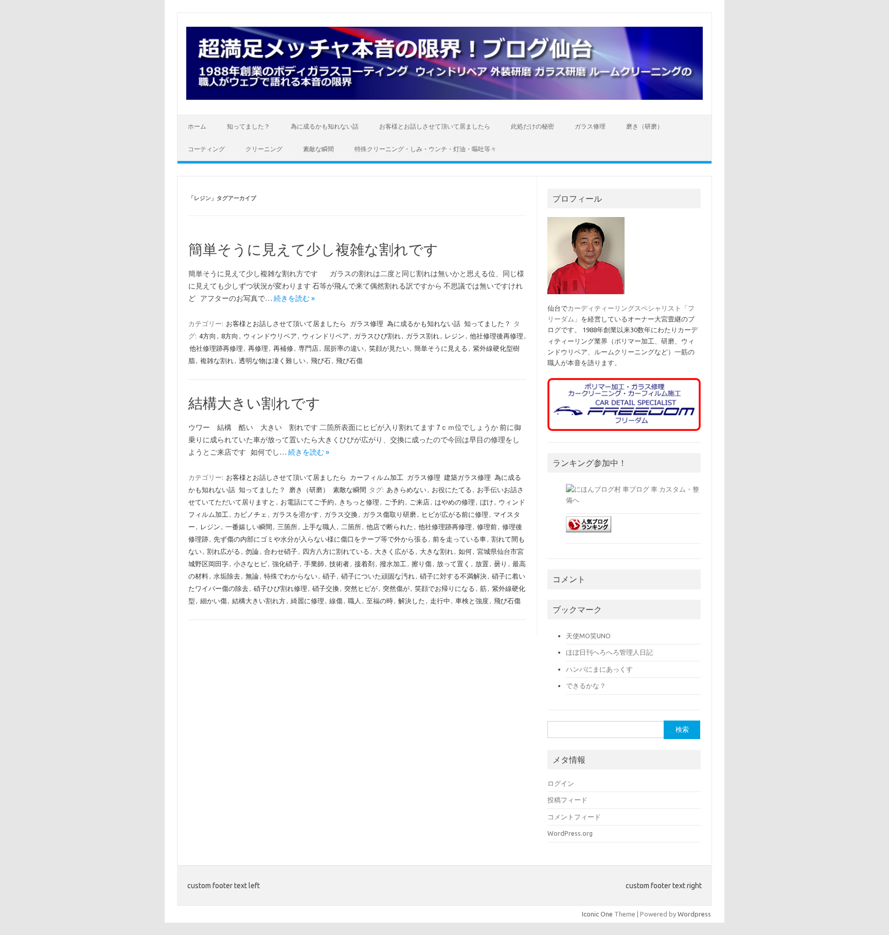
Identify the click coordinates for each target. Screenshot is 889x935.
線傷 (336, 600)
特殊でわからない (290, 576)
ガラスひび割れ (377, 335)
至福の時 (379, 600)
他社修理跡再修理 (216, 348)
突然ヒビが (361, 588)
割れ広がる (223, 551)
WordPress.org (570, 833)
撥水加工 (393, 563)
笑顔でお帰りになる (445, 588)
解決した (411, 600)
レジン (454, 335)
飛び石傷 (349, 360)
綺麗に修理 (307, 600)
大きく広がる (395, 551)
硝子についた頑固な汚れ (378, 576)
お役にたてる (452, 489)
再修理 (258, 348)
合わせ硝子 (280, 551)
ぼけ (486, 502)
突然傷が (396, 588)
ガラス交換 (341, 514)
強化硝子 (285, 563)
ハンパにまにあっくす (599, 669)
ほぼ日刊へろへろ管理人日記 (609, 652)
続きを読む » (294, 298)
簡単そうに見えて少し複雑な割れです (313, 249)
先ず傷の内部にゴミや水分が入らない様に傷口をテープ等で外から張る (321, 539)
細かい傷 (213, 600)
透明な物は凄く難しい (272, 360)
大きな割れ (436, 551)
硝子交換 (325, 588)
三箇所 (287, 526)
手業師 (314, 563)
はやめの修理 (455, 502)
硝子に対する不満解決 (453, 576)
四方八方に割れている (336, 551)
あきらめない (406, 489)
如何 (465, 551)
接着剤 (364, 563)
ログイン (560, 783)
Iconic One (597, 914)
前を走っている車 (459, 539)
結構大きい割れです (254, 403)
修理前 (487, 526)
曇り (500, 563)
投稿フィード (567, 799)
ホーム (197, 126)
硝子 (329, 576)
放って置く (453, 563)
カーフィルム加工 (376, 477)
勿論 (252, 551)
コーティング (206, 149)
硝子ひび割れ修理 (280, 588)
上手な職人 (319, 526)
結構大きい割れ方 (259, 600)
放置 (482, 563)
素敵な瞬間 (318, 149)
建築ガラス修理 (467, 477)
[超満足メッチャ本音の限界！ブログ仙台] (444, 97)
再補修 (283, 348)
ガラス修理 (590, 126)
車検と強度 (472, 600)
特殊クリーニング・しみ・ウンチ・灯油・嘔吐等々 (425, 149)
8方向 (229, 335)
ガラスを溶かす (295, 514)
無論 (252, 576)
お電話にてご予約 (307, 502)
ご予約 (394, 502)
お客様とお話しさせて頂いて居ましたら (434, 126)
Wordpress (694, 914)
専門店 (308, 348)
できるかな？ (586, 685)
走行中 (440, 600)
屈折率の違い (344, 348)
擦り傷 (422, 563)
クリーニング (263, 149)
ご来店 (420, 502)
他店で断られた (389, 526)
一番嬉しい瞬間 (248, 526)
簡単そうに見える (441, 348)
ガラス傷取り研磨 (389, 514)
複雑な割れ (217, 360)
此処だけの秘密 (532, 126)
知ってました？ (248, 126)
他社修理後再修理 (496, 335)
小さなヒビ (250, 563)
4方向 (207, 335)
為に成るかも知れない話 (325, 126)
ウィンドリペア (325, 335)
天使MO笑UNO (588, 635)
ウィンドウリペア (270, 335)
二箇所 (351, 526)
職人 (354, 600)
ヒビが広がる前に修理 (454, 514)
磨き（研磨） (644, 126)
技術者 (339, 563)
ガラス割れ (422, 335)
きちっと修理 (359, 502)
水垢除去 (227, 576)
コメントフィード (574, 816)
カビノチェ (250, 514)
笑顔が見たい (389, 348)
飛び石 (321, 360)
